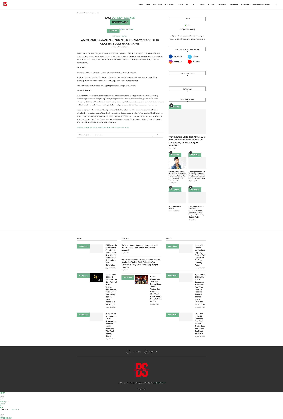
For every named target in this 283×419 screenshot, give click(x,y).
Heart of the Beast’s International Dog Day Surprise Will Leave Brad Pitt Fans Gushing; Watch (200, 255)
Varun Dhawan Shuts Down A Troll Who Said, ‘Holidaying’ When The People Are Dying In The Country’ (177, 176)
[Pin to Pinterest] (160, 135)
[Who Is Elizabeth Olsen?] (177, 197)
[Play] (2, 393)
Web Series (234, 4)
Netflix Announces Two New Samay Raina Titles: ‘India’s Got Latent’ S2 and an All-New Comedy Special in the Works (156, 289)
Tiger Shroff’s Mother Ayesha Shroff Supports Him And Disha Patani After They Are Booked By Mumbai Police (196, 211)
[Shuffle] (1, 402)
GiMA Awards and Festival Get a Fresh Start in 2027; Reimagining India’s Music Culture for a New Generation (111, 255)
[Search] (276, 4)
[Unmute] (2, 407)
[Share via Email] (162, 135)
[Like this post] (152, 135)
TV (187, 4)
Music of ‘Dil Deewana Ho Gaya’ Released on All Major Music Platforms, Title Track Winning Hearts (111, 325)
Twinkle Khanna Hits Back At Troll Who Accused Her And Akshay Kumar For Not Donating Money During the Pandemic (187, 141)
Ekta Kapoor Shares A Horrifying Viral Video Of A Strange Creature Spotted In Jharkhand (196, 175)
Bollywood (169, 4)
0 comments (99, 135)
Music (202, 4)
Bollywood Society (82, 13)
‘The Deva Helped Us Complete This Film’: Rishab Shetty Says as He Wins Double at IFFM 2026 (200, 323)
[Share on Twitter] (157, 135)
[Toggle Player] (0, 400)
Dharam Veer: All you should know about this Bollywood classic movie (106, 127)
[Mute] (1, 407)
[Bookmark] (280, 4)
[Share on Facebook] (155, 135)
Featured (211, 4)
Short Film (222, 4)
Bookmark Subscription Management (255, 4)
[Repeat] (4, 402)
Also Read (80, 127)
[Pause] (3, 393)
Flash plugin (15, 409)
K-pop (181, 4)
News (148, 4)
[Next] (4, 393)
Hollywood (157, 4)
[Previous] (0, 393)
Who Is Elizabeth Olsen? (175, 207)
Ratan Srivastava (123, 47)
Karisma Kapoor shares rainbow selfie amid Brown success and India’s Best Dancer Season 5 (139, 247)
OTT (194, 4)
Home (141, 4)
